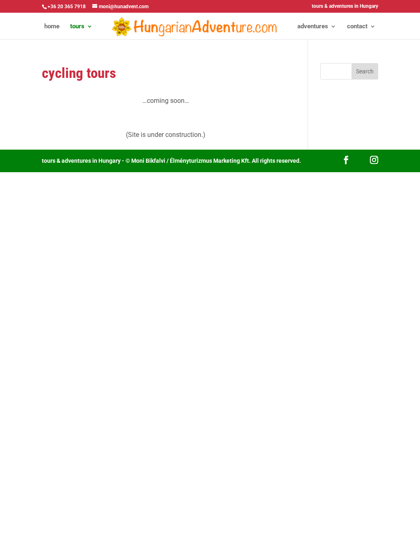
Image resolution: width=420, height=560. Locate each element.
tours (77, 26)
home (51, 26)
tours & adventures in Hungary (345, 6)
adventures (312, 26)
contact (357, 26)
